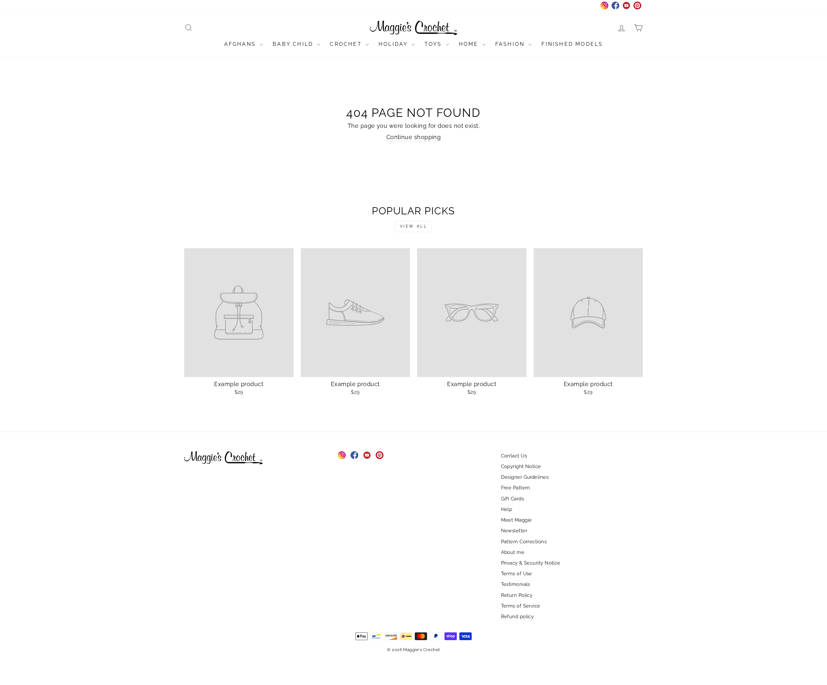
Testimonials (515, 584)
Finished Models (572, 44)
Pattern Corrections (524, 542)
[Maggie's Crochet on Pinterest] (379, 455)
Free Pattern (515, 488)
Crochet (347, 44)
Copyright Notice (521, 466)
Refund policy (517, 616)
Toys (434, 44)
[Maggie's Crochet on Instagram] (342, 455)
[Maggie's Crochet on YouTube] (367, 455)
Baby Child (294, 44)
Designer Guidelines (525, 477)
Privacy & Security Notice (530, 563)
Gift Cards (512, 499)
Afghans (241, 44)
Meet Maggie (516, 520)
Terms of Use (516, 574)
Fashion (511, 44)
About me (513, 552)
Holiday (394, 44)
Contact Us (514, 456)
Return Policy (517, 595)
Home (470, 44)
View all (413, 226)
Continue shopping (413, 137)
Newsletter (514, 531)
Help (506, 509)
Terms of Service (520, 606)
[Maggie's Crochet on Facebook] (354, 455)
